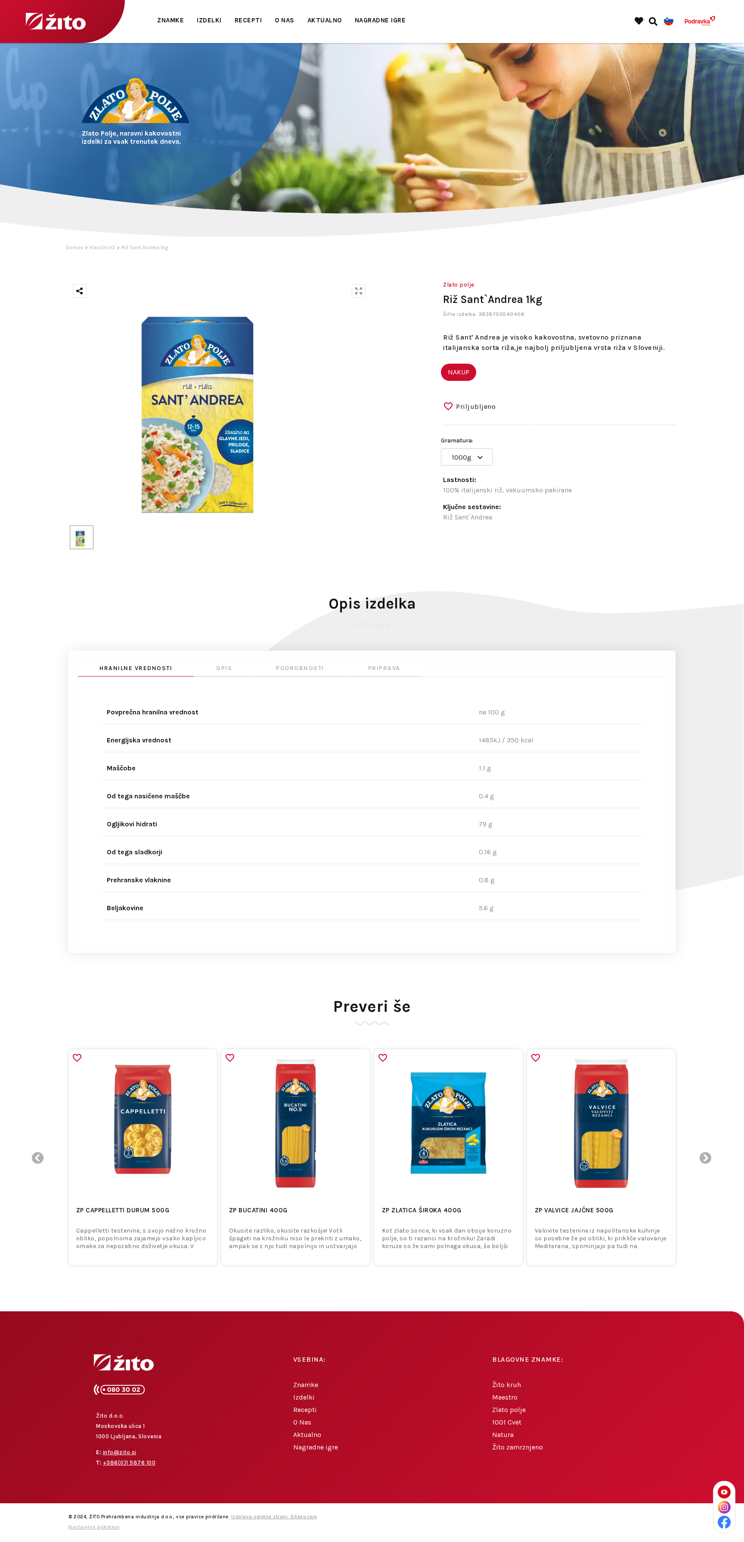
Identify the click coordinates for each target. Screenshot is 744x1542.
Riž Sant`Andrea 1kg (144, 247)
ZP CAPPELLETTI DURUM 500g (123, 1210)
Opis (224, 668)
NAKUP (458, 372)
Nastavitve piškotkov (94, 1527)
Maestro (505, 1397)
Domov (74, 247)
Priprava (384, 668)
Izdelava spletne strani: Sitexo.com (274, 1517)
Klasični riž (102, 247)
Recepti (248, 20)
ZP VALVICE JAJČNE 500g (574, 1210)
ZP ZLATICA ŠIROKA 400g (422, 1210)
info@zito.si (119, 1452)
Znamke (170, 20)
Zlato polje (509, 1410)
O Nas (284, 20)
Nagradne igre (380, 20)
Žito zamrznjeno (517, 1447)
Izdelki (209, 20)
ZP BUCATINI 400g (258, 1210)
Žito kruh (506, 1385)
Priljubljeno (476, 406)
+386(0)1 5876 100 (129, 1462)
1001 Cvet (506, 1422)
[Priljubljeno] (77, 1057)
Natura (503, 1435)
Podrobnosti (300, 668)
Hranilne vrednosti (135, 668)
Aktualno (324, 20)
